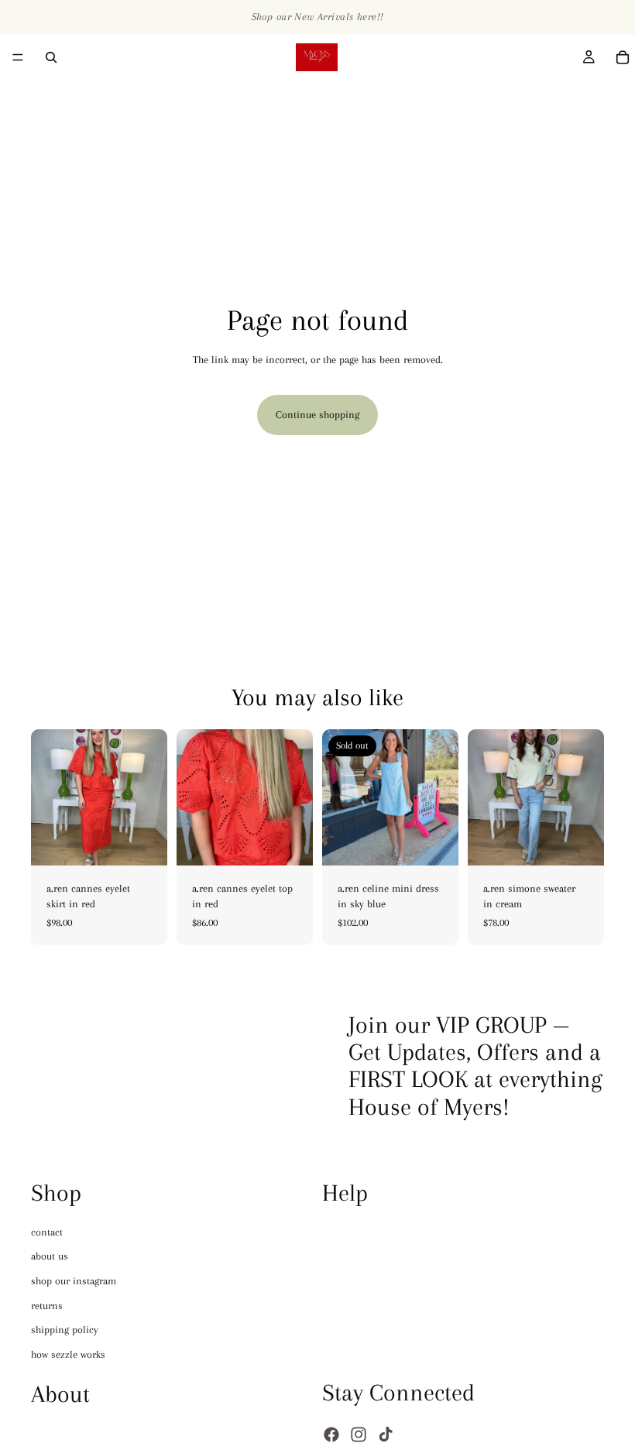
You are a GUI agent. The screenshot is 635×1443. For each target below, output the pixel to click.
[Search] (51, 57)
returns (47, 1305)
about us (49, 1256)
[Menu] (18, 57)
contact (47, 1231)
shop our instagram (73, 1281)
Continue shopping (317, 414)
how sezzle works (68, 1353)
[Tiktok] (385, 1433)
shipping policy (64, 1329)
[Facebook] (331, 1433)
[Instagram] (358, 1433)
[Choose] (143, 842)
